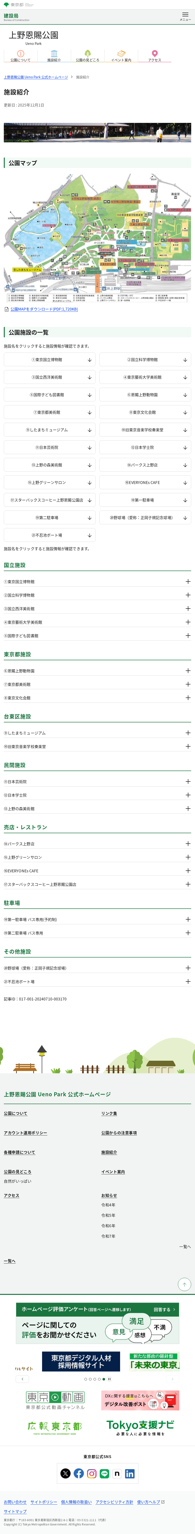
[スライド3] (90, 1379)
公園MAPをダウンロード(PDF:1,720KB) (44, 309)
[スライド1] (85, 1379)
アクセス (154, 59)
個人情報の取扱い (76, 1502)
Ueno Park (33, 37)
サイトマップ (15, 1511)
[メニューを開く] (185, 17)
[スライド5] (94, 1379)
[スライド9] (103, 1379)
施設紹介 (54, 59)
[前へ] (22, 1379)
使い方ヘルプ (148, 1502)
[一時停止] (109, 1379)
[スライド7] (99, 1379)
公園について (20, 59)
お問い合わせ (15, 1502)
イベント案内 (121, 59)
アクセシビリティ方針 (114, 1502)
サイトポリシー (43, 1502)
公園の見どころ (87, 59)
